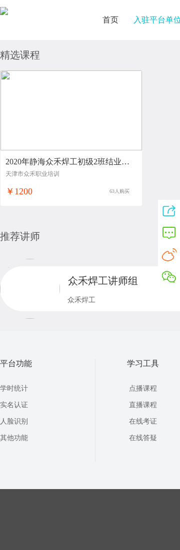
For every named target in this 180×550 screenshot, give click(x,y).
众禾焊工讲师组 (103, 280)
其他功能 (14, 438)
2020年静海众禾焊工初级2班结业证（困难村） (68, 161)
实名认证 (14, 405)
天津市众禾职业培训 (33, 174)
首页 (110, 19)
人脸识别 (14, 421)
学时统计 (14, 388)
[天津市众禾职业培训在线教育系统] (4, 12)
